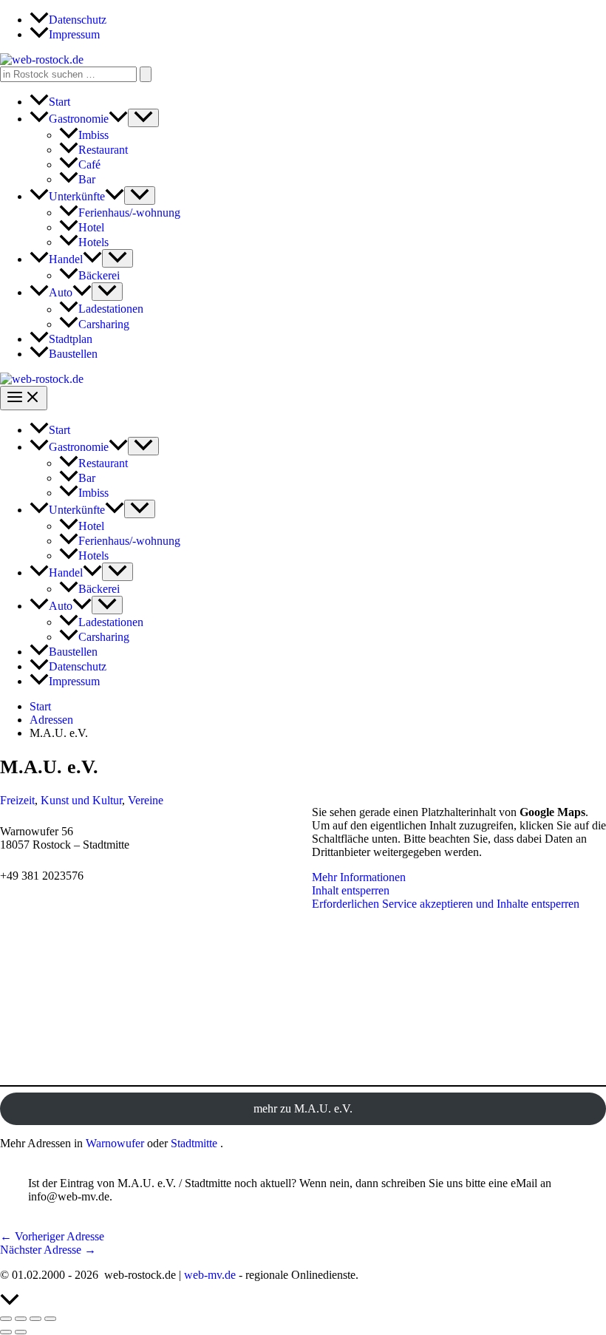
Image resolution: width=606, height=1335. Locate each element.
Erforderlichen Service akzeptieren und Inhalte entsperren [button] (445, 903)
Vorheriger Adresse (52, 1236)
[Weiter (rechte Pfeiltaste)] (21, 1332)
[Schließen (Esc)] (50, 1319)
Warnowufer (115, 1143)
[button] (118, 118)
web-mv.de (210, 1274)
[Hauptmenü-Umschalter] (23, 398)
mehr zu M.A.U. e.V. (303, 1108)
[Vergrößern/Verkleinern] (6, 1319)
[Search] (146, 74)
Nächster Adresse (48, 1249)
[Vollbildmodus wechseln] (21, 1319)
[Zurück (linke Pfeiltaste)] (6, 1332)
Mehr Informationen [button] (359, 877)
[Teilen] (35, 1319)
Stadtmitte (194, 1143)
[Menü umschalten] (143, 118)
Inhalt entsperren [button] (350, 890)
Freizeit (17, 800)
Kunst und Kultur (81, 800)
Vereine (145, 800)
